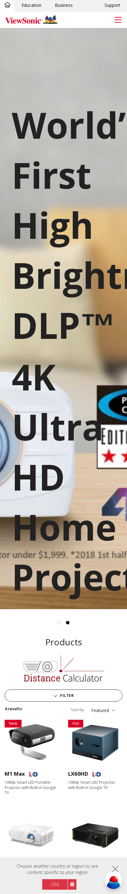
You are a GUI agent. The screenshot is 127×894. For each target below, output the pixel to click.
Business (64, 5)
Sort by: (78, 709)
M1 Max (15, 773)
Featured (100, 710)
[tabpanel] (63, 318)
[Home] (7, 5)
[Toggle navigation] (118, 20)
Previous (3, 298)
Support (112, 5)
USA (55, 884)
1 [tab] (59, 623)
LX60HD (78, 773)
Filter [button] (66, 695)
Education (31, 5)
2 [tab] (68, 623)
